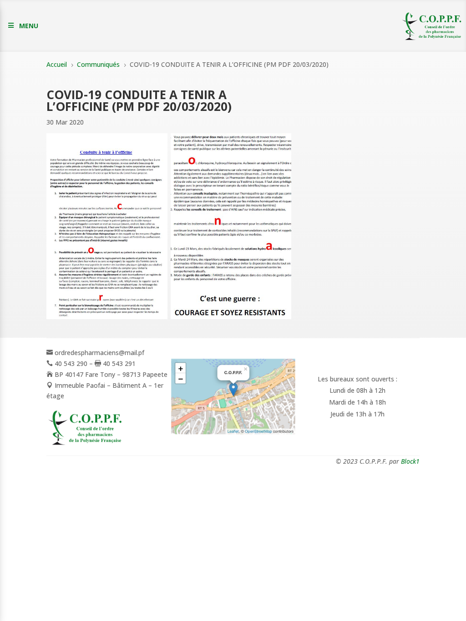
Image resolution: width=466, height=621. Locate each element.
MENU (28, 25)
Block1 (410, 461)
